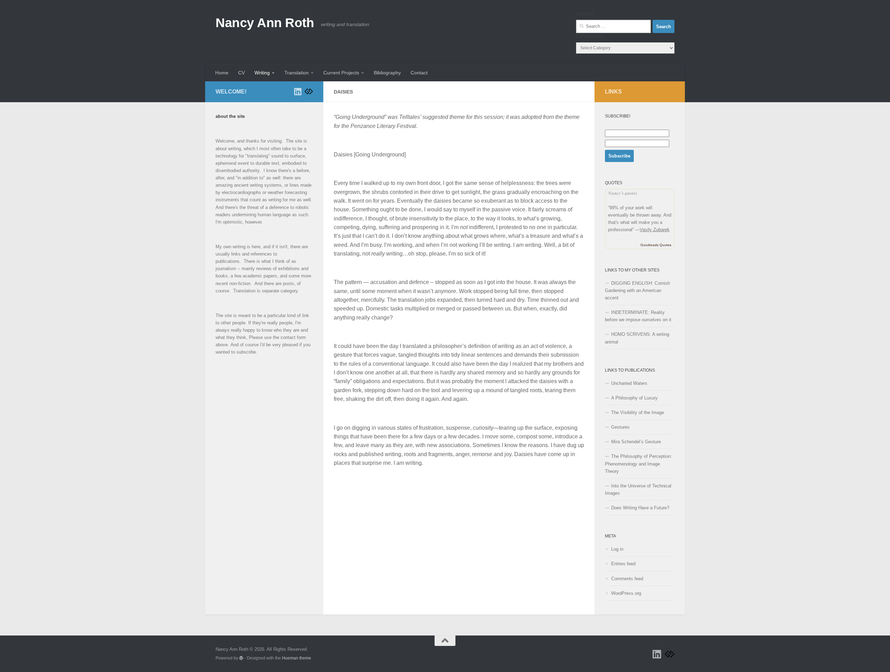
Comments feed (627, 578)
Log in (617, 549)
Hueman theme (296, 658)
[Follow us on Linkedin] (297, 91)
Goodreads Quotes (655, 245)
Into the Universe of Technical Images (638, 489)
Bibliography (387, 72)
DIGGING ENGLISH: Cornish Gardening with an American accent (637, 290)
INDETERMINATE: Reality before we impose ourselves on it (638, 316)
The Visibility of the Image (637, 412)
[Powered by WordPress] (241, 658)
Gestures (620, 427)
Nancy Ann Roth (265, 23)
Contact (419, 72)
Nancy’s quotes (622, 193)
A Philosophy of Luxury (634, 397)
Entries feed (623, 563)
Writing (262, 72)
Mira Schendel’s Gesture (636, 441)
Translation (296, 72)
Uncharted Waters (629, 383)
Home (221, 72)
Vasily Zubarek (655, 229)
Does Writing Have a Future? (640, 507)
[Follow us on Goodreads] (309, 91)
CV (241, 72)
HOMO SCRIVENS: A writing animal (637, 338)
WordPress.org (626, 593)
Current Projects (341, 72)
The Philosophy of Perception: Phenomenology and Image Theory (638, 463)
